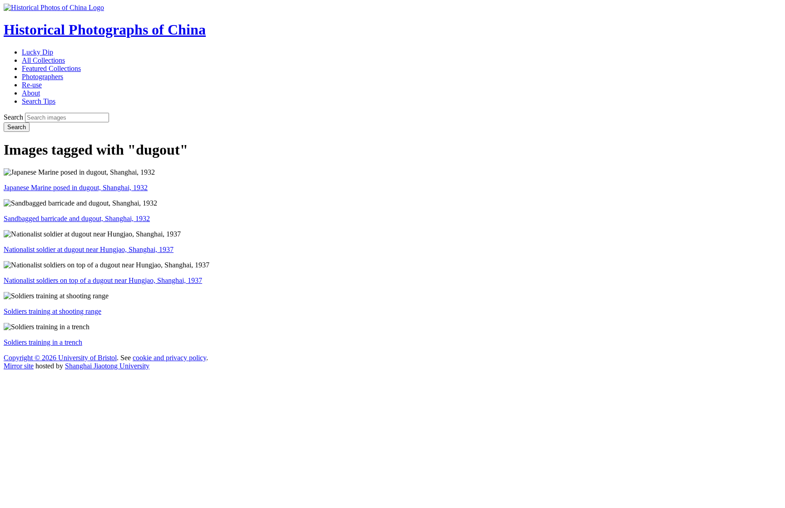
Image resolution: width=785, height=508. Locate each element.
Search (13, 117)
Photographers (42, 76)
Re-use (32, 85)
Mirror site (19, 366)
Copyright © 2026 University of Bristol (60, 358)
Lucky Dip (37, 52)
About (31, 93)
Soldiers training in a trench (43, 342)
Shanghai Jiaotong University (107, 366)
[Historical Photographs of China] (54, 7)
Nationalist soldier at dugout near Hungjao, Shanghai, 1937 (89, 249)
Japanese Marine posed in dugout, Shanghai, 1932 (76, 187)
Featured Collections (51, 68)
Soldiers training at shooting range (52, 311)
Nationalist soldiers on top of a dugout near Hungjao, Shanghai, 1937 (103, 280)
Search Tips (38, 101)
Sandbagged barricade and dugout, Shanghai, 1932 (77, 218)
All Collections (43, 60)
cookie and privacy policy (169, 358)
